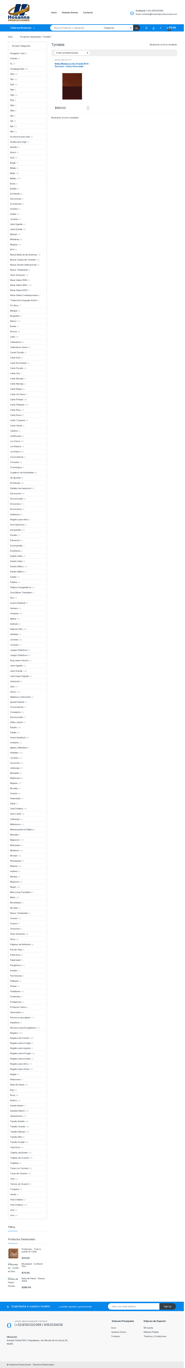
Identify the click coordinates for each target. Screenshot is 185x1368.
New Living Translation (21, 892)
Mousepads (17, 861)
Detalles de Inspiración (22, 488)
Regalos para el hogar (21, 1043)
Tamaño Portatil (19, 1142)
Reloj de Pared (19, 1084)
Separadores (18, 1116)
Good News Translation (22, 592)
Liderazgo (16, 768)
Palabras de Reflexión (22, 944)
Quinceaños (17, 1012)
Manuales (16, 773)
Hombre (15, 209)
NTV (70, 60)
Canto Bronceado (19, 363)
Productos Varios (19, 1007)
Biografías (16, 316)
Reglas (14, 1074)
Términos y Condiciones (155, 1336)
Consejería (17, 712)
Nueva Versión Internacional (24, 265)
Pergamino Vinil (18, 53)
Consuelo (16, 462)
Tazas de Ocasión (20, 1173)
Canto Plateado (19, 404)
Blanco (15, 321)
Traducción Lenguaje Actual (24, 300)
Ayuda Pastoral (18, 702)
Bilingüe (15, 310)
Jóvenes (15, 219)
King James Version (20, 660)
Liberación (16, 681)
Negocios (16, 882)
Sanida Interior (18, 1105)
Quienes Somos (70, 12)
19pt (13, 110)
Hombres (16, 613)
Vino (14, 1215)
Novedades (17, 902)
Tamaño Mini (17, 1137)
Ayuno (14, 152)
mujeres (15, 871)
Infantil (15, 214)
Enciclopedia (17, 545)
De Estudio (16, 193)
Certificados (17, 436)
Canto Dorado (18, 368)
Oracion (15, 923)
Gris (13, 597)
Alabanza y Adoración (22, 697)
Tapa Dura (16, 1147)
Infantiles (15, 634)
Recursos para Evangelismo (25, 1028)
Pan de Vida (17, 949)
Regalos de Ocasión (21, 1038)
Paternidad (16, 798)
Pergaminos (17, 965)
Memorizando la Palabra (22, 829)
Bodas (14, 326)
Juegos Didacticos (20, 650)
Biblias (57, 60)
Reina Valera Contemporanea (25, 295)
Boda (14, 183)
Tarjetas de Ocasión (21, 1158)
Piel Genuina (17, 976)
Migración (17, 840)
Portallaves (17, 991)
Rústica (15, 1100)
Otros (14, 939)
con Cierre (17, 441)
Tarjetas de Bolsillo (21, 1152)
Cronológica (17, 467)
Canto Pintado (18, 399)
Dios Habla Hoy (18, 524)
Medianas (16, 239)
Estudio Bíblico (18, 571)
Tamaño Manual (19, 1131)
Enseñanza (16, 551)
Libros (15, 691)
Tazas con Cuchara (21, 1168)
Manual (64, 60)
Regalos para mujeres (21, 1048)
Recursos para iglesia (22, 1017)
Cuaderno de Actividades (23, 472)
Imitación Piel (18, 629)
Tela (14, 1179)
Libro (14, 686)
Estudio (15, 727)
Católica (15, 431)
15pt (13, 100)
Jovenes (15, 645)
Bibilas (14, 168)
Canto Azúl (16, 357)
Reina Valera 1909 (20, 280)
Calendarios (17, 342)
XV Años (15, 305)
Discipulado (17, 530)
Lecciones (16, 763)
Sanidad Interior (19, 1111)
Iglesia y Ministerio (20, 747)
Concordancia (18, 457)
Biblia (14, 173)
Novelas (15, 788)
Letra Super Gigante (21, 676)
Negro (15, 887)
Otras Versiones (19, 275)
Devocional (16, 199)
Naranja (15, 876)
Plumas (15, 986)
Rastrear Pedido (151, 1332)
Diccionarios (17, 509)
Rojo (13, 1090)
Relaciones (16, 1079)
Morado (15, 855)
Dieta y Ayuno (17, 722)
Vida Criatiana (18, 1199)
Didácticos (16, 514)
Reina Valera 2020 (20, 290)
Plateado (15, 981)
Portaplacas (17, 1002)
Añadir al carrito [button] (87, 107)
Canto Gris (16, 373)
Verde (14, 1194)
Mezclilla (15, 834)
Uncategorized (19, 69)
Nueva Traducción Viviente (25, 259)
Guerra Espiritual (19, 603)
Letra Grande (18, 229)
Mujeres (15, 244)
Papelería (16, 1022)
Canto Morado (18, 378)
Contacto (88, 12)
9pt (13, 131)
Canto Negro (17, 389)
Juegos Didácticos (20, 655)
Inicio (54, 12)
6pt (13, 116)
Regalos (16, 1033)
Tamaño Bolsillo (19, 1121)
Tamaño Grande (19, 1126)
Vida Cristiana (18, 808)
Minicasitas (16, 845)
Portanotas (16, 996)
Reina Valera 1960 (21, 285)
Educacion (16, 540)
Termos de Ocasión (20, 1184)
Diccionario (16, 504)
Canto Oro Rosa (18, 394)
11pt (13, 79)
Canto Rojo (17, 410)
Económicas (17, 204)
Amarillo (15, 147)
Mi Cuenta (148, 1328)
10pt (14, 74)
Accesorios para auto (21, 136)
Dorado (15, 535)
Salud (14, 803)
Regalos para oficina (21, 1069)
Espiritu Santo (17, 561)
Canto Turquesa (19, 420)
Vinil (13, 1210)
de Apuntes (16, 478)
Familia (15, 577)
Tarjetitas (15, 1163)
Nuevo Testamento (20, 270)
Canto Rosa (17, 415)
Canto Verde (17, 425)
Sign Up (167, 1306)
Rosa (14, 1095)
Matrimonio (16, 778)
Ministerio (16, 850)
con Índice (17, 451)
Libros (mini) (15, 814)
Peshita (14, 970)
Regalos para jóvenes (21, 1058)
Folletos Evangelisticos (22, 587)
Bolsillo (14, 188)
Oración (15, 793)
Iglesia (15, 618)
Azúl (14, 157)
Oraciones (16, 928)
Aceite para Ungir (19, 142)
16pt (13, 105)
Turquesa (16, 1189)
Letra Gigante (17, 224)
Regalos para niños (20, 519)
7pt (13, 121)
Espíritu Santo (18, 556)
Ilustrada (15, 624)
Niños (14, 897)
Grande (15, 58)
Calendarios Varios (20, 347)
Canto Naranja (18, 384)
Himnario (15, 608)
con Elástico (17, 446)
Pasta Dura (16, 955)
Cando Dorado (18, 352)
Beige (14, 163)
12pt (14, 84)
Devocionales (18, 498)
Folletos (15, 582)
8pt (13, 126)
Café (14, 337)
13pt (13, 89)
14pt (13, 95)
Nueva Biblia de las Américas (25, 254)
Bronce (15, 331)
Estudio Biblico (18, 566)
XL (12, 63)
